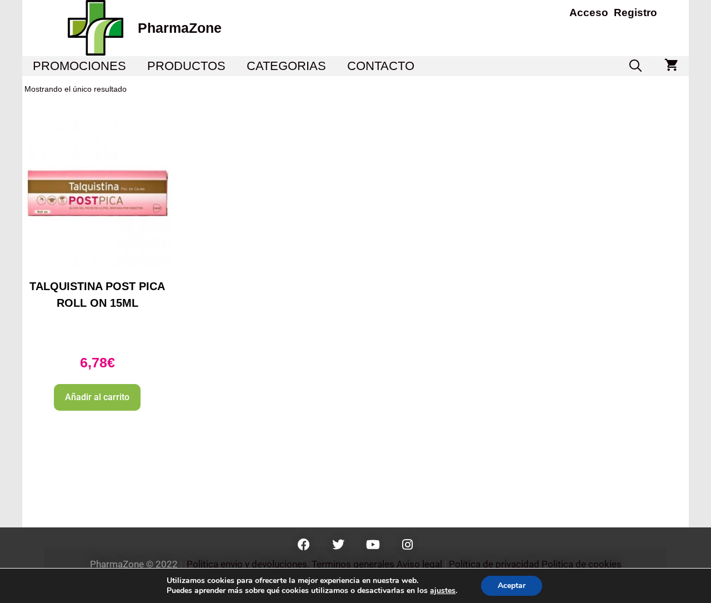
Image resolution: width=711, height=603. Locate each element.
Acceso (588, 12)
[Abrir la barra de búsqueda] (635, 66)
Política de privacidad (494, 564)
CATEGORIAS (286, 66)
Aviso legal (419, 564)
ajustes (442, 591)
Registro (635, 12)
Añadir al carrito (97, 397)
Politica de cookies (582, 564)
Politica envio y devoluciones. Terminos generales (290, 564)
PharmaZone (180, 28)
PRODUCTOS (186, 66)
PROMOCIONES (79, 66)
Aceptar (511, 585)
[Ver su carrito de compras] (671, 66)
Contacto (380, 66)
